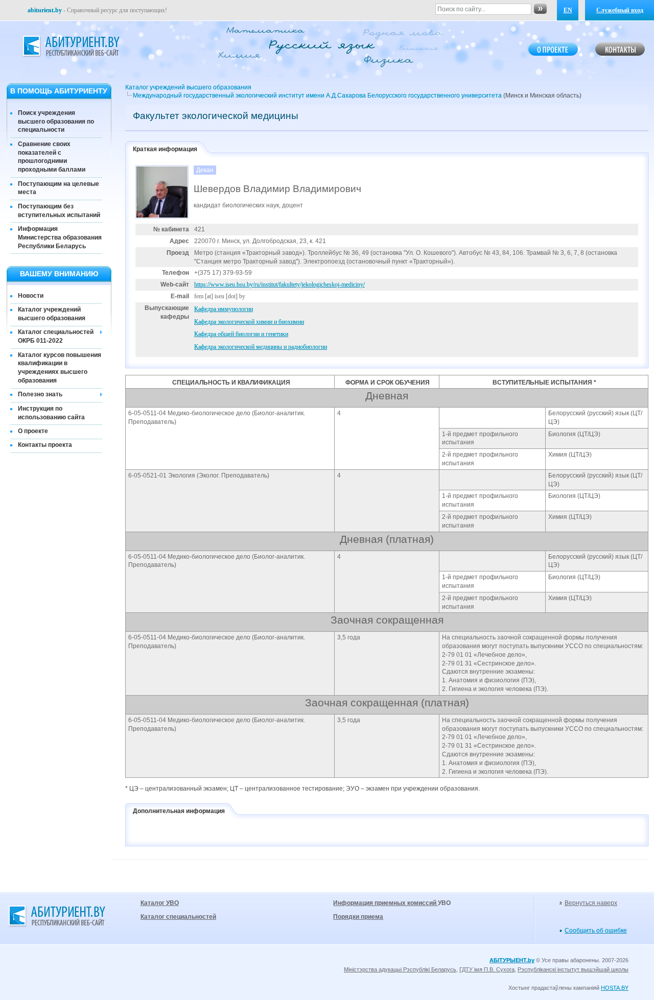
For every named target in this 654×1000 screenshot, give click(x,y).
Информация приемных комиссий (385, 903)
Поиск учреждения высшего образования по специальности (56, 121)
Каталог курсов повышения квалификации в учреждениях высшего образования (59, 367)
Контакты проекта (45, 444)
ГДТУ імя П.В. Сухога (487, 969)
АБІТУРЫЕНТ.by (511, 960)
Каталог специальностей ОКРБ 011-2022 (56, 336)
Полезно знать (40, 394)
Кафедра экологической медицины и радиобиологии (260, 346)
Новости (30, 295)
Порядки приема (358, 916)
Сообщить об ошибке (596, 930)
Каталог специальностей (178, 916)
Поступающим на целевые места (58, 188)
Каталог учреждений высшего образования (51, 314)
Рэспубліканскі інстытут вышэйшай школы (573, 969)
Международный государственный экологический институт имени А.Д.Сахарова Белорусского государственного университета (317, 95)
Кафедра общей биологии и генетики (241, 334)
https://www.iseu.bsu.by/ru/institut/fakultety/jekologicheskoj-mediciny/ (279, 284)
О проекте (33, 431)
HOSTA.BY (614, 988)
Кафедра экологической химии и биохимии (249, 321)
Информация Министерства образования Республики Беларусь (60, 237)
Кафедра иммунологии (223, 309)
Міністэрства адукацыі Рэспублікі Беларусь (400, 969)
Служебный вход (619, 10)
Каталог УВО (160, 903)
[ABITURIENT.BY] (70, 46)
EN (568, 10)
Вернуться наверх (591, 903)
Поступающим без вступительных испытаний (59, 211)
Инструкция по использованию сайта (51, 413)
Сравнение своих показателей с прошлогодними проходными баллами (51, 156)
